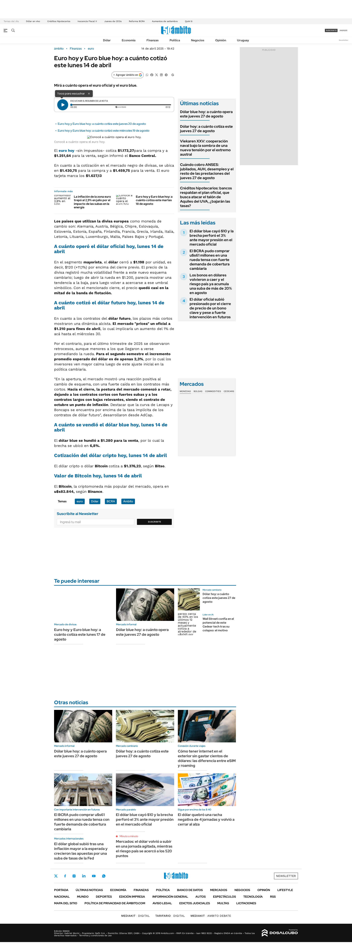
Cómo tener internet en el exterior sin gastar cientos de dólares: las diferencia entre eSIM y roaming (207, 758)
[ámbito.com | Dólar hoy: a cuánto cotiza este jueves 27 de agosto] (189, 599)
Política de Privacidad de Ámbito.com (115, 903)
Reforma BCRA (137, 21)
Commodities (213, 391)
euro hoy (66, 150)
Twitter (56, 876)
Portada (61, 890)
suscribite (331, 30)
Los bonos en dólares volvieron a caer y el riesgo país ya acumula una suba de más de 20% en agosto (211, 284)
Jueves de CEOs (113, 21)
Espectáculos (224, 897)
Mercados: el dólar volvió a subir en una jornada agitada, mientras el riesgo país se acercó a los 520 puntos (144, 848)
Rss (273, 897)
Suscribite (154, 521)
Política (175, 40)
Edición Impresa (132, 897)
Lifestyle (285, 890)
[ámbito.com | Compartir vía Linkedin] (161, 74)
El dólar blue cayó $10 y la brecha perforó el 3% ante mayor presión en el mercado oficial (212, 238)
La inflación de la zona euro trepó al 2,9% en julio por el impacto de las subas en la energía (92, 202)
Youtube (94, 876)
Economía (128, 40)
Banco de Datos (190, 890)
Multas (223, 903)
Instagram (74, 876)
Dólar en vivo (33, 21)
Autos (200, 897)
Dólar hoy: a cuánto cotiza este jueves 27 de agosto (206, 128)
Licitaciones (246, 903)
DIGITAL (135, 915)
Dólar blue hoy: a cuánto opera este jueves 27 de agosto (206, 114)
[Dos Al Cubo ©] (280, 933)
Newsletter (343, 40)
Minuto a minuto (129, 836)
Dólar (107, 40)
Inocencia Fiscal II (87, 21)
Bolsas (198, 391)
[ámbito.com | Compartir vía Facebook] (151, 74)
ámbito (59, 48)
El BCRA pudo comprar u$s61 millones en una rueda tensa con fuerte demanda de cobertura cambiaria (210, 260)
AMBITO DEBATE (210, 915)
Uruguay (243, 40)
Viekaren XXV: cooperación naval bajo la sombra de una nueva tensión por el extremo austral (205, 148)
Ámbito (128, 501)
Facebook (65, 876)
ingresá (343, 30)
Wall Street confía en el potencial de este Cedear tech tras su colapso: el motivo (218, 624)
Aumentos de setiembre (165, 21)
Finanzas (152, 40)
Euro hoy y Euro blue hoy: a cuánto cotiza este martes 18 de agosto (154, 200)
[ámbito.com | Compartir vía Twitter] (156, 74)
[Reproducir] (62, 104)
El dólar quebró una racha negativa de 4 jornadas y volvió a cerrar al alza (206, 819)
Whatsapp (103, 876)
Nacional (62, 897)
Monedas (185, 391)
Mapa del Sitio (65, 903)
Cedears (229, 391)
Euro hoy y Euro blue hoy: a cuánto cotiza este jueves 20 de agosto (102, 124)
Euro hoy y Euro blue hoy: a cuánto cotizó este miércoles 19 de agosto (103, 131)
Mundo (83, 897)
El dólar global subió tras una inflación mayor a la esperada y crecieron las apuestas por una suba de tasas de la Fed (81, 851)
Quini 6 (188, 21)
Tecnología (253, 897)
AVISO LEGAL (162, 903)
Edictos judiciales (194, 903)
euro (91, 48)
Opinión (220, 40)
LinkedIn (83, 876)
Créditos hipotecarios (58, 21)
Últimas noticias (89, 890)
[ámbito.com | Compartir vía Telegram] (166, 74)
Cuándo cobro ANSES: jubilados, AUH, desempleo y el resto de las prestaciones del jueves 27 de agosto (207, 171)
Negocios (197, 40)
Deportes (104, 897)
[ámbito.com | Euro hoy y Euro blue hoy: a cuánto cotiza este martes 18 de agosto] (124, 199)
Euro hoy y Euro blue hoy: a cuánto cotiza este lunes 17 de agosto (79, 634)
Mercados (218, 890)
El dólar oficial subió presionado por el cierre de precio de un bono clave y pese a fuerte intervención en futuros (210, 308)
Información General (170, 897)
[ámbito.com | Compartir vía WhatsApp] (147, 74)
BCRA (111, 501)
